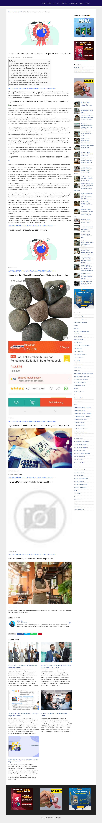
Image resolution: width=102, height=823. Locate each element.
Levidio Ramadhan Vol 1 (80, 410)
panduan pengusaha (18, 11)
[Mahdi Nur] (12, 626)
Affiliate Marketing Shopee (80, 319)
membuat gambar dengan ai (81, 428)
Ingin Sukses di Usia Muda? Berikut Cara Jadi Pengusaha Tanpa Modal (29, 65)
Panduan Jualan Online (79, 462)
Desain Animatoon (78, 364)
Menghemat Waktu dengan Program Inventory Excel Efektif (86, 104)
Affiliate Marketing (78, 316)
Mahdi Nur (20, 621)
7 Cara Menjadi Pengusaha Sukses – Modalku (23, 70)
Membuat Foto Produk (79, 422)
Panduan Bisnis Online (79, 450)
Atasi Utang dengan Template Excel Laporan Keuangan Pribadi (86, 221)
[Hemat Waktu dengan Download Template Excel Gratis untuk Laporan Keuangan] (77, 259)
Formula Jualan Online (79, 385)
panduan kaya (77, 466)
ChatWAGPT (77, 360)
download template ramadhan (81, 376)
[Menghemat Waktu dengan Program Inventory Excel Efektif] (77, 104)
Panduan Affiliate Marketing (81, 444)
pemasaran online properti (80, 487)
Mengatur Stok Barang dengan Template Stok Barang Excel (86, 283)
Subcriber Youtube (78, 499)
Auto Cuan (76, 328)
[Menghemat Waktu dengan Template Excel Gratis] (77, 236)
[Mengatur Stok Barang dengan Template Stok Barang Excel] (77, 284)
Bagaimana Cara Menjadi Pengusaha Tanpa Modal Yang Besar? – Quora (30, 74)
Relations (56, 3)
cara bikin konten (78, 342)
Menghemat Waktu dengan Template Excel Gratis (86, 236)
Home (43, 3)
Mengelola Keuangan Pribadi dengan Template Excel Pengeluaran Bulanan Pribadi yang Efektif (83, 213)
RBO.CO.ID (24, 622)
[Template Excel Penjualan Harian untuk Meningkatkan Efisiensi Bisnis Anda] (77, 196)
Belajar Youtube (78, 336)
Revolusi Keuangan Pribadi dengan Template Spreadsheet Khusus (87, 147)
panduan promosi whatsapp (81, 478)
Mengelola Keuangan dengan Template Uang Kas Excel (86, 133)
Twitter (27, 633)
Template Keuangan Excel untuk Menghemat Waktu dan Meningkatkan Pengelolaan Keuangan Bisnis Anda (83, 187)
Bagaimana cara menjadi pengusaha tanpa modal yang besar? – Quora (29, 67)
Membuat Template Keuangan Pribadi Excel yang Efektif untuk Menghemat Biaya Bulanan (83, 170)
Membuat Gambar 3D (79, 425)
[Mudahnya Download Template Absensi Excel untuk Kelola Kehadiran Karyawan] (77, 276)
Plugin (75, 490)
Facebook (21, 633)
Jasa (75, 394)
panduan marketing (79, 472)
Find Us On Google (78, 67)
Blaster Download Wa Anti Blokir (81, 71)
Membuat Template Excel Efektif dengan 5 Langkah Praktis (87, 110)
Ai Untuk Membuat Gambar (80, 322)
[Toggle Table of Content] (48, 61)
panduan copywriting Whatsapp (82, 453)
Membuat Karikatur (78, 435)
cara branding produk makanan (81, 345)
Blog (81, 3)
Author (10, 617)
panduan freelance (78, 459)
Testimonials (73, 3)
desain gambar (77, 367)
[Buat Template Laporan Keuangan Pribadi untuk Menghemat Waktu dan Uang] (77, 161)
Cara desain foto (78, 348)
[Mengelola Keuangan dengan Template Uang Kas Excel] (77, 134)
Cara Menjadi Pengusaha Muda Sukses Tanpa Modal (24, 84)
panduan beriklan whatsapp (81, 447)
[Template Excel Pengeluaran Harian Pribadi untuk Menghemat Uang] (77, 204)
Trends (75, 503)
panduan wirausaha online (80, 484)
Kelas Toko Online (78, 401)
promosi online (77, 493)
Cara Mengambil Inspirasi (80, 354)
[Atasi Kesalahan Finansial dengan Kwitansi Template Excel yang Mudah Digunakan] (77, 243)
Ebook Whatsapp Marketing (81, 379)
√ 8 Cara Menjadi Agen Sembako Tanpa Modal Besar (25, 80)
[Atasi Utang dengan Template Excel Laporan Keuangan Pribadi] (77, 222)
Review (76, 496)
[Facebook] (70, 623)
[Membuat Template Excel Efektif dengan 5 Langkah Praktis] (77, 111)
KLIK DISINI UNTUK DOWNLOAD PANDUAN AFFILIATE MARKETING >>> (31, 63)
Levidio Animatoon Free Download (82, 407)
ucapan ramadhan (78, 506)
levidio (75, 404)
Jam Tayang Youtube (79, 391)
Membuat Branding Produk (80, 419)
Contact (87, 3)
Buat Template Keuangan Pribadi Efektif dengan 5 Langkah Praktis (87, 178)
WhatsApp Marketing (79, 509)
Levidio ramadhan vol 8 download (82, 416)
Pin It (40, 633)
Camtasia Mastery (78, 339)
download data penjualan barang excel (83, 373)
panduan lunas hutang (79, 469)
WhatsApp (34, 633)
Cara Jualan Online (78, 351)
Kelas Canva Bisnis (78, 398)
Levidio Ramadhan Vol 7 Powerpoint (82, 413)
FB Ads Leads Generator (80, 382)
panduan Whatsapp (79, 481)
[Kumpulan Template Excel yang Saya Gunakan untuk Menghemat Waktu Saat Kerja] (77, 118)
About (49, 3)
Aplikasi (76, 325)
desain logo (77, 370)
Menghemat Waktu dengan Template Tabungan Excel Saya (86, 140)
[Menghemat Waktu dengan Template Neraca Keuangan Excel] (77, 154)
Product (64, 3)
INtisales (76, 388)
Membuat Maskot (78, 438)
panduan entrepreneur (79, 456)
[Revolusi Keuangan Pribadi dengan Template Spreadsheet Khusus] (77, 148)
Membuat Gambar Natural (80, 432)
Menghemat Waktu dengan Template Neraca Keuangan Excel (87, 154)
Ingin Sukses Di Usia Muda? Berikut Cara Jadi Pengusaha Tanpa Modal (29, 77)
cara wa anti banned (79, 357)
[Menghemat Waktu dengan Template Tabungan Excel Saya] (77, 141)
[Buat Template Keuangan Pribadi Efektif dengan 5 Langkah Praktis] (77, 179)
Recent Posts (17, 617)
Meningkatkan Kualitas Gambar (81, 441)
